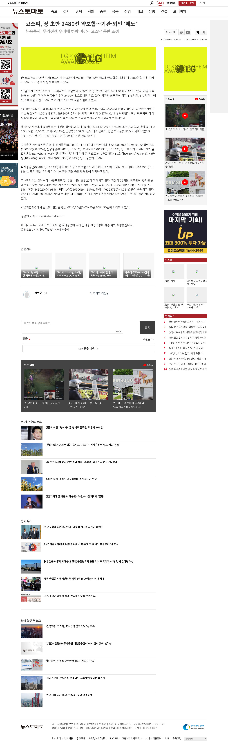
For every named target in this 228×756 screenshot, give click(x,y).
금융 (115, 11)
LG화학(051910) (125, 153)
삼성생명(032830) (58, 149)
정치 (66, 11)
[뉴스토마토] (27, 11)
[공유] (188, 32)
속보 (54, 11)
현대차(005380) (58, 158)
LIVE (160, 3)
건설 (164, 11)
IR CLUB (114, 738)
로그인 (202, 3)
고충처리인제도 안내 (132, 738)
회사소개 (56, 738)
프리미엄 (179, 11)
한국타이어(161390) (135, 167)
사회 (91, 11)
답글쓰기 (170, 32)
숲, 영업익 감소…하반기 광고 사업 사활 (184, 129)
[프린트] (181, 32)
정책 (79, 11)
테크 (140, 11)
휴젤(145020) (37, 189)
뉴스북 (168, 260)
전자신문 (171, 3)
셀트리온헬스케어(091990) (110, 194)
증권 (103, 11)
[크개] (198, 32)
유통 (152, 11)
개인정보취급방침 (97, 738)
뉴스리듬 (170, 99)
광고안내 (80, 738)
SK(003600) (119, 145)
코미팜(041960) (71, 194)
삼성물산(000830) (67, 145)
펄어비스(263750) (107, 189)
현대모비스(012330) (95, 149)
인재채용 (68, 738)
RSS (167, 738)
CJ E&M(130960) (38, 194)
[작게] (204, 32)
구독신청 (176, 738)
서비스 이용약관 (153, 738)
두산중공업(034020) (33, 167)
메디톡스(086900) (70, 189)
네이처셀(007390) (133, 185)
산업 (127, 11)
